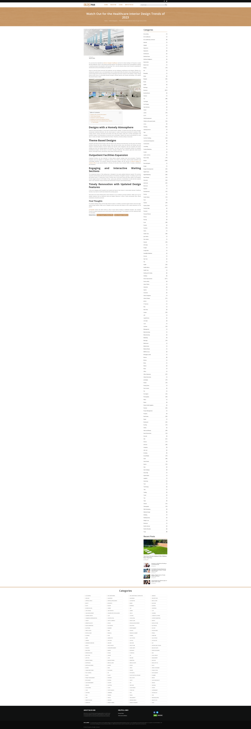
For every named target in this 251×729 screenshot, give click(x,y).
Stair (145, 467)
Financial (145, 211)
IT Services (146, 304)
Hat (144, 261)
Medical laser (146, 346)
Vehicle (145, 503)
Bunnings (145, 87)
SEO (144, 439)
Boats (145, 81)
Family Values (146, 197)
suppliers (145, 478)
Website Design (147, 512)
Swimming (146, 481)
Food (145, 222)
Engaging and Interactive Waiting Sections (100, 119)
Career (145, 110)
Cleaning (145, 126)
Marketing (146, 337)
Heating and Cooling (148, 273)
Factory (145, 194)
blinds (145, 76)
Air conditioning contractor (149, 39)
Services (145, 444)
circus (145, 124)
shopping (145, 447)
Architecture (146, 53)
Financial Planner (147, 214)
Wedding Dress (147, 517)
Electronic (146, 185)
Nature (145, 365)
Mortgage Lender (147, 354)
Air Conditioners (147, 36)
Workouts (146, 523)
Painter (145, 382)
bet (144, 70)
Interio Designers (147, 295)
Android (145, 42)
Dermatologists (147, 163)
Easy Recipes (146, 177)
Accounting (146, 34)
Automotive (146, 62)
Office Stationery (147, 374)
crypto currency (147, 155)
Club (144, 132)
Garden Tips (146, 233)
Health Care (146, 270)
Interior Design (147, 298)
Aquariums (146, 48)
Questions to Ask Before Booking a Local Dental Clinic (159, 564)
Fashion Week (147, 205)
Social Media (146, 455)
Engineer (145, 188)
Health (145, 264)
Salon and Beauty (147, 430)
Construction (146, 143)
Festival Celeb (146, 208)
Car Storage (146, 104)
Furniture (145, 228)
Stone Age (146, 472)
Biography (146, 73)
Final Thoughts (95, 122)
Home (106, 4)
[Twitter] (166, 1)
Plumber (145, 408)
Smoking (145, 453)
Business (145, 90)
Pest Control (146, 388)
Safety (145, 427)
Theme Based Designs (95, 116)
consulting (146, 146)
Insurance (146, 292)
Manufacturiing (147, 332)
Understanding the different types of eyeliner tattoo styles (159, 581)
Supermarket (146, 475)
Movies (145, 360)
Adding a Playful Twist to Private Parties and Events (158, 575)
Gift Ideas (146, 245)
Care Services (146, 107)
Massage (145, 340)
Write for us (129, 4)
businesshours (147, 93)
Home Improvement (148, 278)
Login (120, 4)
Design (145, 166)
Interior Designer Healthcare (121, 215)
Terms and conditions (122, 715)
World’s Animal (147, 526)
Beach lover (146, 65)
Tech (145, 484)
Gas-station (146, 239)
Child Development (148, 118)
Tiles (145, 489)
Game (145, 230)
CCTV (145, 115)
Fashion (145, 202)
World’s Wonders (147, 529)
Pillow (145, 399)
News (145, 368)
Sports (145, 464)
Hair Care (146, 259)
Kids (144, 306)
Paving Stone (146, 385)
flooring (145, 219)
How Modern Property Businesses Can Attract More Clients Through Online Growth (158, 570)
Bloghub (145, 79)
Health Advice (146, 267)
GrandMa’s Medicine (148, 253)
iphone (145, 301)
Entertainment (147, 191)
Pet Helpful (146, 394)
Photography (146, 396)
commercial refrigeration (149, 140)
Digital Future (146, 171)
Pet (144, 391)
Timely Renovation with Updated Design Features (101, 121)
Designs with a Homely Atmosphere (98, 114)
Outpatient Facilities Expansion (97, 117)
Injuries (145, 290)
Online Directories (147, 377)
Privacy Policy (121, 713)
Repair (145, 419)
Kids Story (146, 309)
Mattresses (146, 343)
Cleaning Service (147, 129)
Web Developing (147, 509)
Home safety (146, 281)
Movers (145, 357)
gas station (146, 236)
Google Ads (146, 250)
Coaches (145, 135)
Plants (145, 402)
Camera (145, 95)
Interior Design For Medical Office (105, 215)
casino (145, 112)
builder (145, 84)
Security (145, 436)
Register (113, 4)
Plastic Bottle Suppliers (148, 405)
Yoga (145, 531)
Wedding (145, 514)
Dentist (145, 160)
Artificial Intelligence (148, 59)
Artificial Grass (147, 56)
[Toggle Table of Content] (119, 113)
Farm (145, 200)
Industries (146, 287)
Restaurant (146, 422)
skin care (145, 450)
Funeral (145, 225)
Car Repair (146, 101)
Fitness (145, 216)
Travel (145, 495)
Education (146, 180)
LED (144, 315)
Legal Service (146, 318)
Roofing (145, 424)
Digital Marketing (147, 174)
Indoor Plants (146, 284)
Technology (146, 486)
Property (145, 413)
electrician (146, 183)
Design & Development (148, 169)
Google (145, 247)
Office (145, 371)
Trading (145, 492)
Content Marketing (147, 149)
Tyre (144, 498)
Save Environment (147, 433)
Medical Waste (147, 349)
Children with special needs (149, 121)
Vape (145, 500)
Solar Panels (146, 461)
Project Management (148, 410)
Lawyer (145, 312)
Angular (145, 45)
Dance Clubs (146, 157)
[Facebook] (164, 1)
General (145, 242)
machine (145, 326)
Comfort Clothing (147, 138)
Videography (146, 506)
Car (144, 98)
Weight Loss (146, 520)
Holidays (145, 275)
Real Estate (146, 416)
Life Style (146, 320)
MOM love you (147, 351)
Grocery (145, 256)
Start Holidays (147, 469)
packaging (146, 379)
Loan (145, 323)
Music (145, 363)
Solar (145, 458)
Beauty (145, 67)
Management (146, 329)
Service (145, 441)
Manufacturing (147, 334)
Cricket (145, 152)
